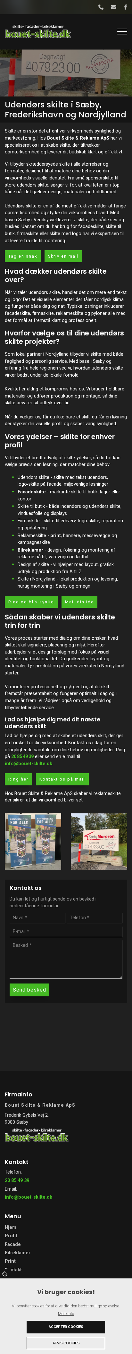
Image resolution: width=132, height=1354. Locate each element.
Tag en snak (22, 256)
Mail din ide (79, 601)
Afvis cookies (66, 1343)
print (55, 535)
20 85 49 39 (22, 756)
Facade (13, 1244)
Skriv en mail (63, 256)
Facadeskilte (32, 492)
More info (66, 1313)
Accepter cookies (66, 1327)
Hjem (10, 1227)
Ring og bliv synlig (31, 601)
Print (10, 1261)
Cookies (5, 1273)
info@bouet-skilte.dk (28, 763)
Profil (11, 1236)
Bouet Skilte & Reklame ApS (78, 138)
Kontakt (13, 1270)
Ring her (18, 779)
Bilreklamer (30, 550)
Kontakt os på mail (62, 779)
